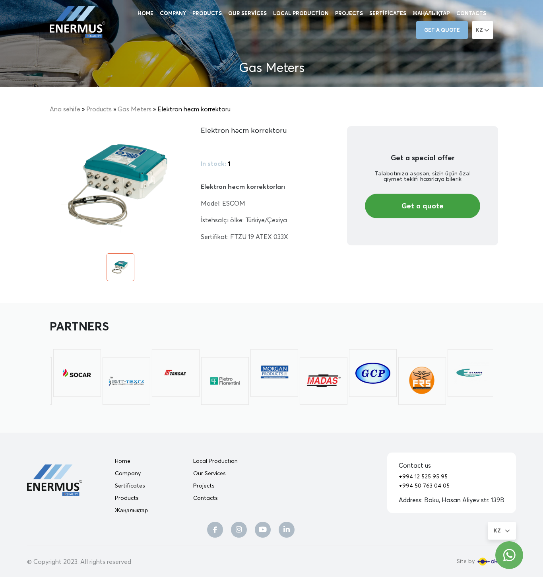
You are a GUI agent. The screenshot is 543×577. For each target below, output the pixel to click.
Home (145, 13)
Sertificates (387, 13)
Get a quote (442, 30)
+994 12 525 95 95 (423, 476)
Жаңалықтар (431, 13)
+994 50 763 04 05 (424, 485)
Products (207, 13)
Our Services (247, 13)
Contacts (471, 13)
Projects (349, 13)
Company (173, 13)
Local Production (301, 13)
